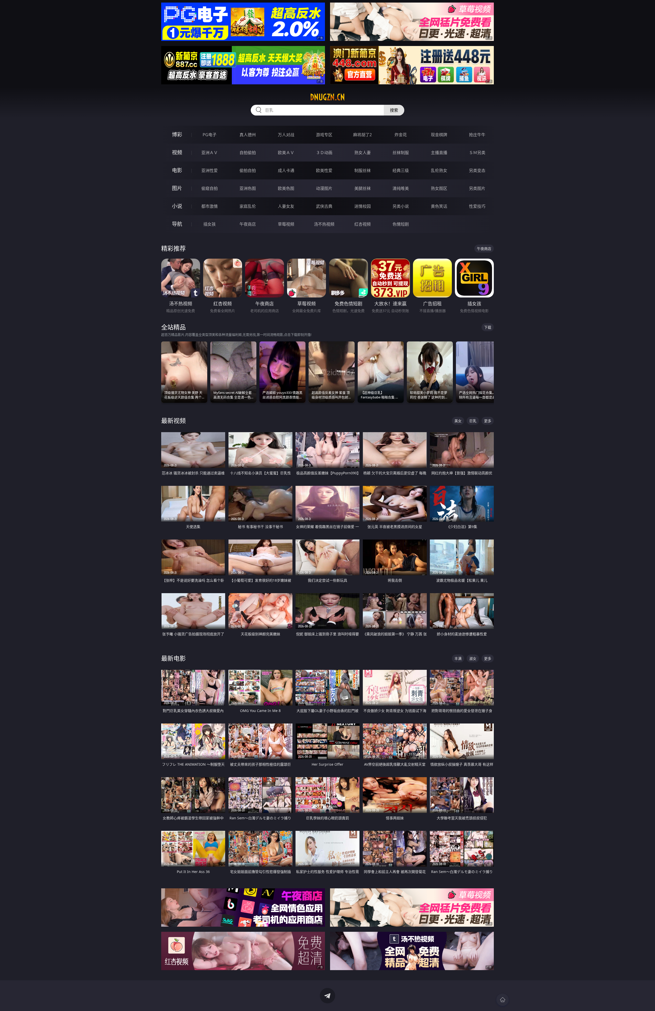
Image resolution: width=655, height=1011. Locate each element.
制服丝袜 (362, 170)
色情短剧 (400, 224)
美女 (458, 420)
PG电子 (209, 134)
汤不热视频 (324, 224)
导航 (177, 224)
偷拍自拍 (247, 170)
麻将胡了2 (362, 134)
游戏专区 (324, 134)
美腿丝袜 (362, 188)
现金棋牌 (439, 134)
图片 (177, 188)
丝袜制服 (400, 152)
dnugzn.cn (327, 97)
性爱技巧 (477, 206)
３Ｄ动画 (324, 152)
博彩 (177, 134)
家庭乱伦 (247, 206)
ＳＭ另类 (477, 152)
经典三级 (400, 170)
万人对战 (286, 134)
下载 (487, 327)
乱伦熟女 (439, 170)
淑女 (472, 658)
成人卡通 (286, 170)
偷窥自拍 (209, 188)
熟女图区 (439, 188)
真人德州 (247, 134)
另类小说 (400, 206)
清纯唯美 (400, 188)
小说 (177, 206)
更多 (487, 420)
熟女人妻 (362, 152)
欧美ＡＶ (286, 152)
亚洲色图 (247, 188)
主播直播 (439, 152)
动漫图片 (324, 188)
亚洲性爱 (209, 170)
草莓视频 (286, 224)
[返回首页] (502, 1000)
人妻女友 (286, 206)
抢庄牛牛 (477, 134)
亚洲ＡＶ (209, 152)
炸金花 (401, 134)
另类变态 (477, 170)
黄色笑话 (439, 206)
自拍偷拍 (247, 152)
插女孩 (209, 224)
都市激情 (209, 206)
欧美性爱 (324, 170)
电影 (177, 170)
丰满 (458, 658)
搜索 (394, 110)
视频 (177, 152)
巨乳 (472, 420)
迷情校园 (362, 206)
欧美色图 (286, 188)
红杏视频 (362, 224)
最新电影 (173, 658)
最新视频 (173, 420)
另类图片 (477, 188)
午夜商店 (247, 224)
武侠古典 (324, 206)
